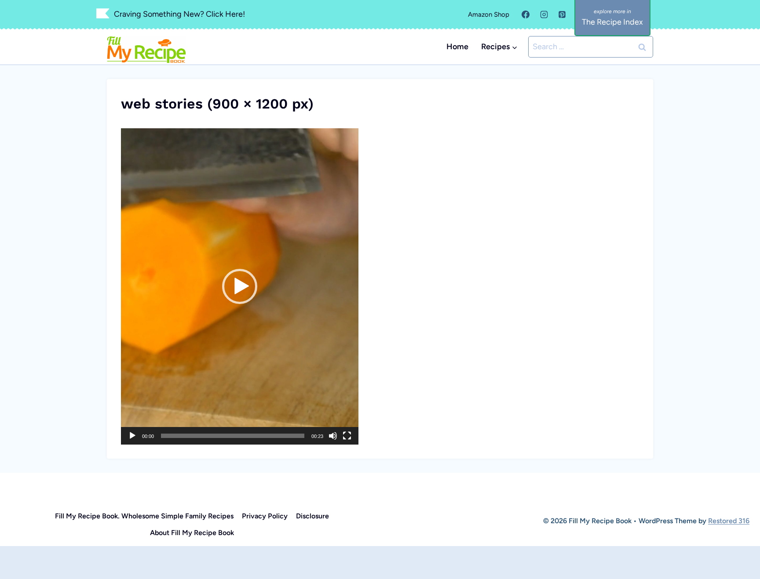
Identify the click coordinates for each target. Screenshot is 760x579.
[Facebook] (525, 14)
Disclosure (312, 516)
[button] (239, 286)
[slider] (232, 436)
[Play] (132, 435)
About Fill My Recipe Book (192, 532)
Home (457, 46)
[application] (239, 286)
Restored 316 (728, 521)
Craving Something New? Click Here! (179, 14)
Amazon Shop (488, 14)
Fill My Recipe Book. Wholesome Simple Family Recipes (144, 516)
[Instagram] (544, 14)
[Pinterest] (562, 14)
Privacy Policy (265, 516)
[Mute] (333, 435)
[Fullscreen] (347, 435)
